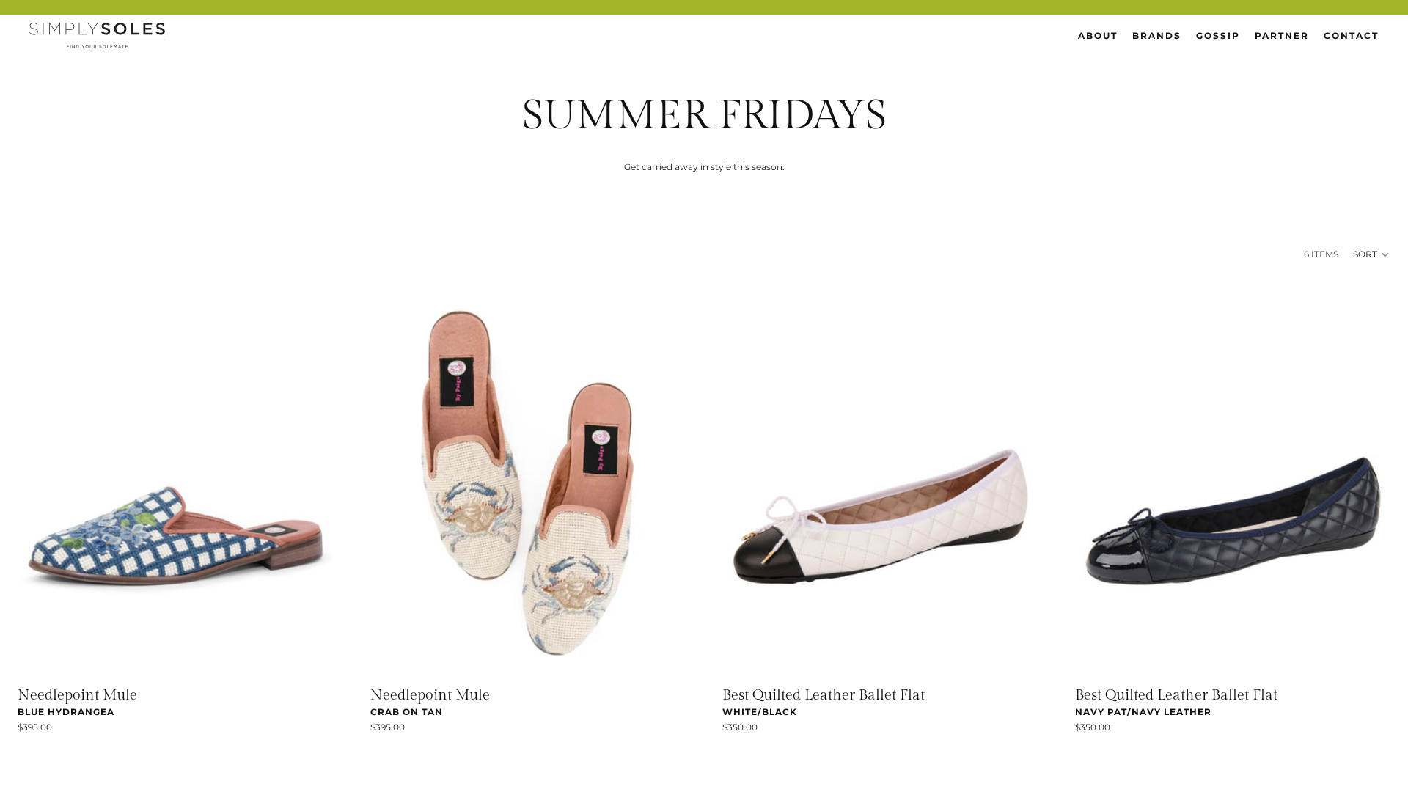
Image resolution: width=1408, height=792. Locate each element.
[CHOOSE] (311, 655)
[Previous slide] (40, 479)
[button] (1371, 254)
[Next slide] (312, 479)
